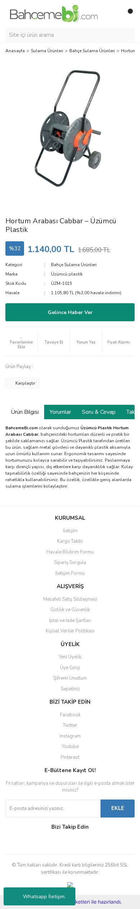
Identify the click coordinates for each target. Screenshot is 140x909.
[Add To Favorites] (21, 341)
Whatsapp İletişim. (44, 896)
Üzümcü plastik (67, 274)
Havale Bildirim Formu (70, 552)
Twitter (70, 725)
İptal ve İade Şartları (70, 620)
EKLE (117, 808)
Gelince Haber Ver (70, 312)
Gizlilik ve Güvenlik (70, 609)
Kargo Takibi (70, 541)
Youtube (70, 746)
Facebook (70, 715)
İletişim (70, 531)
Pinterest (70, 757)
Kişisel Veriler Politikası (70, 631)
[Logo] (54, 13)
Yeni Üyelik (70, 657)
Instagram (70, 736)
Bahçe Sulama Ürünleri (74, 265)
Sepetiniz (70, 689)
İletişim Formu (70, 573)
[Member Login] (113, 14)
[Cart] (127, 14)
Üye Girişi (70, 667)
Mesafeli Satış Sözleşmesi (70, 599)
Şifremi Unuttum (70, 678)
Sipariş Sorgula (70, 562)
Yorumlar (60, 412)
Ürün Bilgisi (25, 412)
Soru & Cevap (99, 412)
